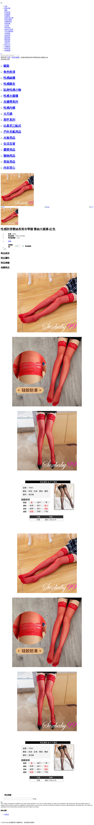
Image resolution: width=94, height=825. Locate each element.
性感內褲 (7, 23)
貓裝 (5, 10)
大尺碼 (6, 25)
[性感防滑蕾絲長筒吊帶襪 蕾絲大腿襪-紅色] (17, 205)
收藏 (9, 241)
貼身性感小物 (8, 18)
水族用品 (7, 33)
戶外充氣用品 (8, 31)
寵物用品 (7, 39)
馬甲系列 (7, 27)
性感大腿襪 (8, 20)
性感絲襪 (7, 14)
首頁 (8, 57)
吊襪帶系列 (8, 21)
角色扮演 (7, 12)
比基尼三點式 (8, 29)
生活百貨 (7, 35)
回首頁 (6, 814)
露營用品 (7, 37)
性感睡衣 (7, 16)
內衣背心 (7, 43)
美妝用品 (7, 41)
